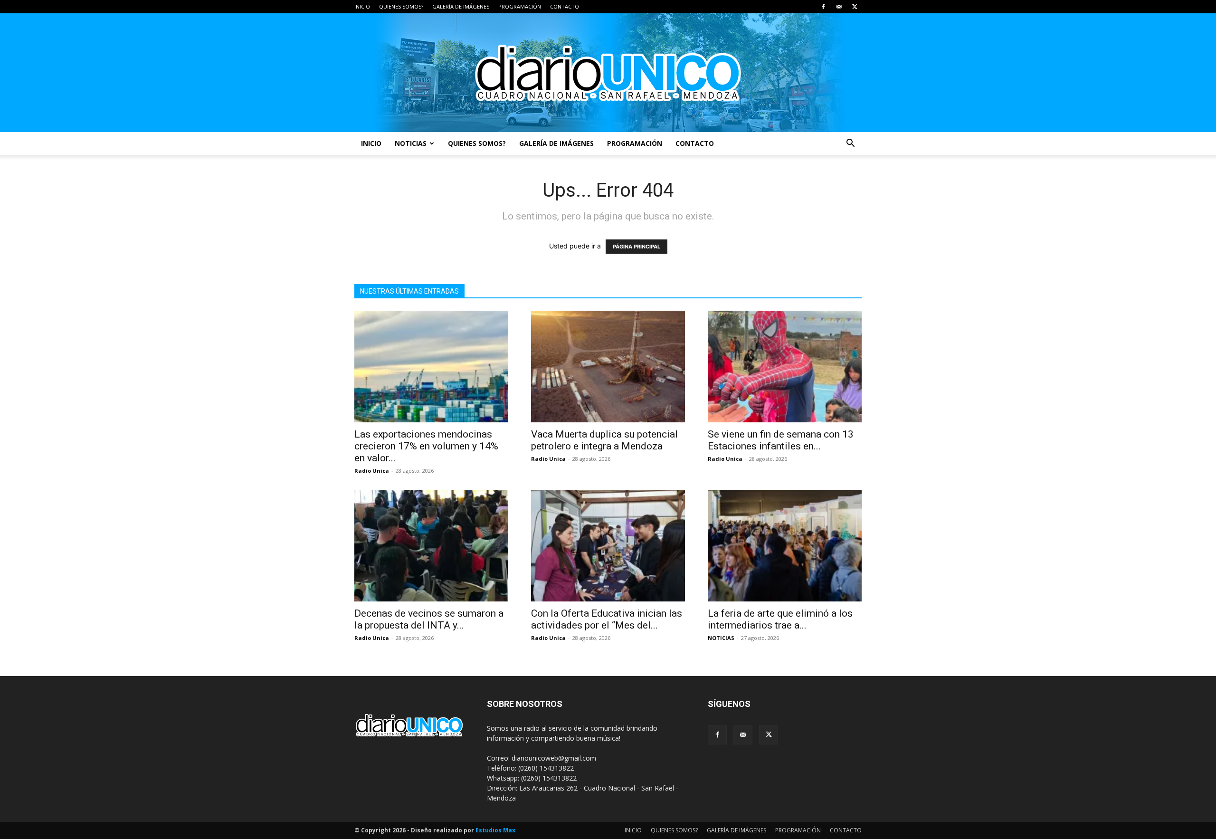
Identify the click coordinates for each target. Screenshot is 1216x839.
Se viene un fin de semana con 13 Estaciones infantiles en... (781, 440)
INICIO (362, 6)
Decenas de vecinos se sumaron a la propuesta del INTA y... (429, 619)
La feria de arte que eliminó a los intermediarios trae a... (780, 619)
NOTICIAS (411, 143)
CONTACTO (564, 6)
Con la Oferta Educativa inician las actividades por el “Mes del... (606, 619)
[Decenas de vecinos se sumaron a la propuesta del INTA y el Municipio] (431, 545)
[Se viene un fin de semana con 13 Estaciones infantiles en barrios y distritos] (785, 366)
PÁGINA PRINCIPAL (636, 246)
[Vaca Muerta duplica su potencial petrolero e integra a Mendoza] (608, 366)
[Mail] (839, 6)
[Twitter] (854, 6)
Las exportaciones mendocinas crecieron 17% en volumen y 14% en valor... (426, 446)
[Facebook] (823, 6)
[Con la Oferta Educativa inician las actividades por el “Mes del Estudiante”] (608, 545)
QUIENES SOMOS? (401, 6)
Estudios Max (495, 830)
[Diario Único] (608, 72)
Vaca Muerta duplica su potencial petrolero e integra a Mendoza (604, 440)
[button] (850, 144)
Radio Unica (371, 470)
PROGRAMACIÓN (519, 6)
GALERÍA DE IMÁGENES (460, 6)
